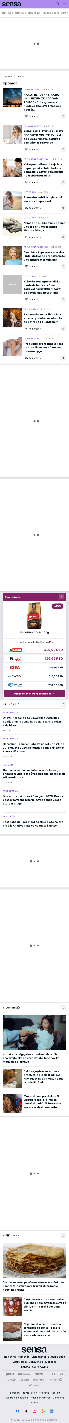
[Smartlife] (38, 1380)
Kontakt (55, 1392)
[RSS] (43, 1411)
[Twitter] (26, 1411)
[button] (33, 116)
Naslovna (8, 76)
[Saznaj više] (63, 1007)
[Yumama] (55, 1380)
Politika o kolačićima (16, 1397)
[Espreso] (39, 1374)
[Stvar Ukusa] (34, 1385)
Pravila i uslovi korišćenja (35, 1392)
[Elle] (51, 1374)
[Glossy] (11, 1380)
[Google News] (51, 1411)
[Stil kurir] (61, 1374)
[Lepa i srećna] (24, 1380)
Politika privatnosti (40, 1397)
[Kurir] (10, 1374)
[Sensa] (10, 4)
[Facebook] (17, 1411)
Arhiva (34, 1402)
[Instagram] (34, 1411)
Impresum (14, 1392)
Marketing (58, 1397)
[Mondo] (24, 1374)
